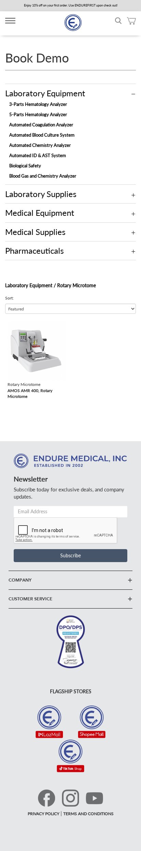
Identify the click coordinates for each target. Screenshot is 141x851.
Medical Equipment (39, 213)
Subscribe (70, 555)
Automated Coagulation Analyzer (41, 124)
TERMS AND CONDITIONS (88, 813)
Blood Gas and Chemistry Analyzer (42, 176)
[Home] (73, 22)
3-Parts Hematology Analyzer (38, 104)
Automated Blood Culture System (42, 135)
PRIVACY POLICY (43, 813)
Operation (133, 94)
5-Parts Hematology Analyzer (38, 114)
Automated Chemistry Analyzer (40, 145)
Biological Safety (25, 165)
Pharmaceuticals (34, 250)
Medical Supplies (35, 232)
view (12, 324)
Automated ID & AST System (37, 155)
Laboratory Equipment (45, 93)
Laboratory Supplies (40, 194)
